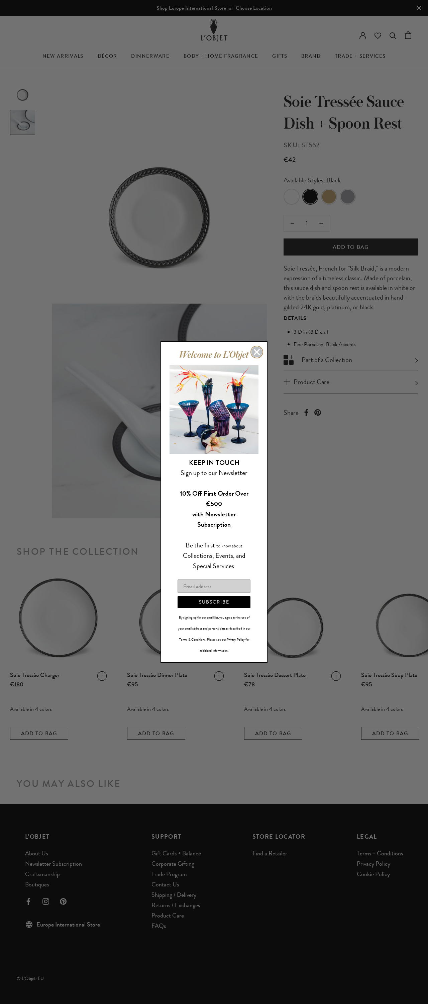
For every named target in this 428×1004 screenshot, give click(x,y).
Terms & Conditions (192, 639)
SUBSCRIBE (214, 602)
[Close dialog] (257, 352)
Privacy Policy (236, 639)
